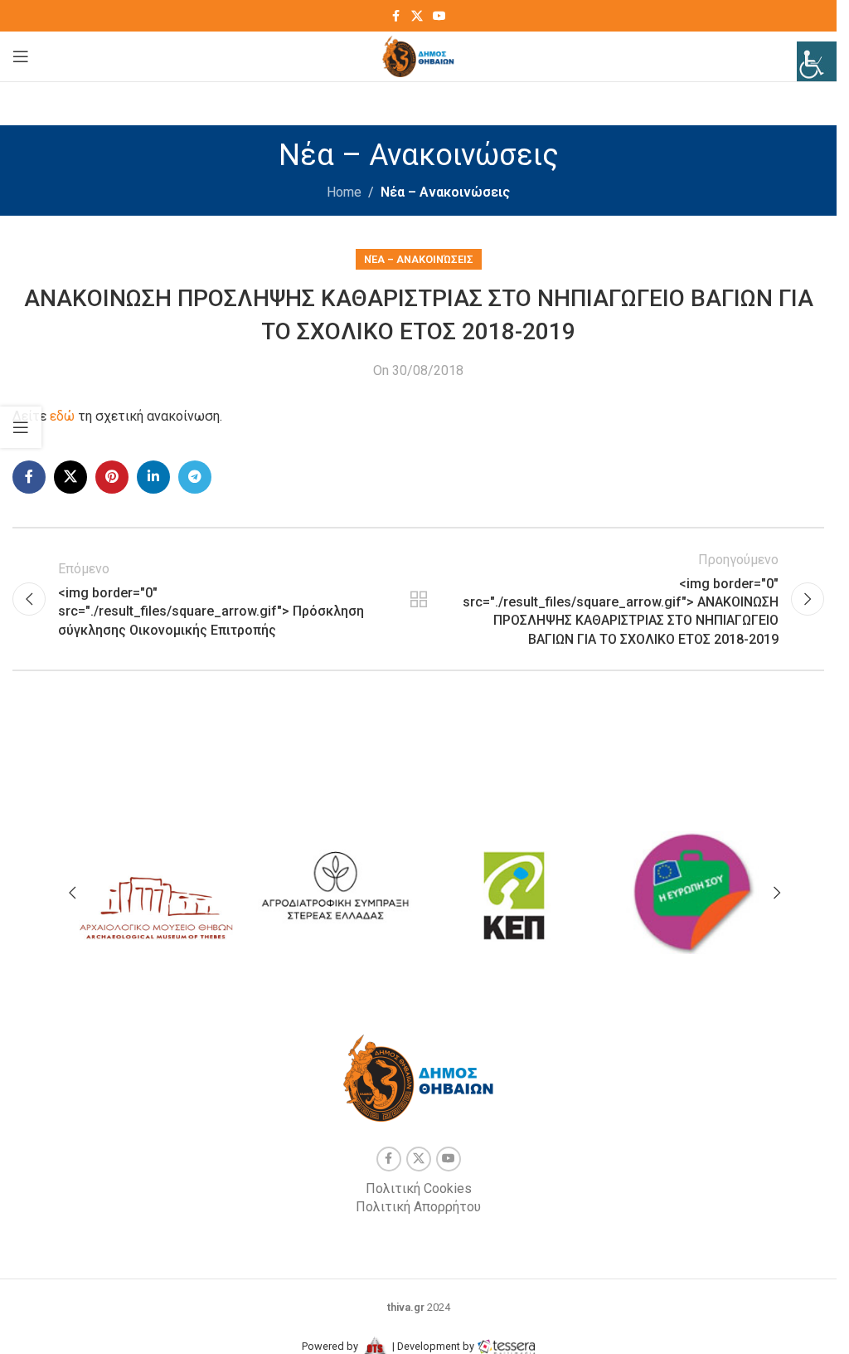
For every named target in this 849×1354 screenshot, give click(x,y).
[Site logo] (418, 55)
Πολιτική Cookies (419, 1188)
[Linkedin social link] (153, 477)
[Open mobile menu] (20, 56)
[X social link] (417, 16)
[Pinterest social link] (112, 477)
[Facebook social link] (396, 16)
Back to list (418, 599)
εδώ (62, 416)
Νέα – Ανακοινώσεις (445, 192)
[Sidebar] (20, 427)
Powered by (331, 1346)
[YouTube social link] (439, 16)
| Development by (433, 1346)
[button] (72, 892)
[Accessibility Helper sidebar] (817, 61)
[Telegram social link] (194, 477)
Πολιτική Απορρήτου (418, 1207)
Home (344, 192)
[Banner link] (156, 889)
